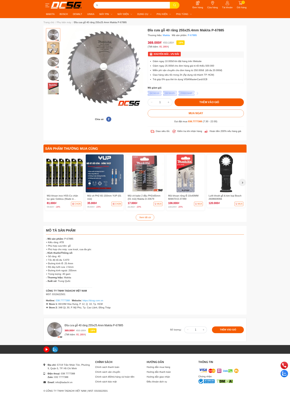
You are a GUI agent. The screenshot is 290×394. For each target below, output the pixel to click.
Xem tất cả (145, 217)
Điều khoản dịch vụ (157, 381)
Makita (167, 35)
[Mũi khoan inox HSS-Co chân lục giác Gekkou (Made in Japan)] (64, 173)
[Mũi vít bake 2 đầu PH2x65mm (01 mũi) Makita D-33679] (145, 173)
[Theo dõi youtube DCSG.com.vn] (46, 349)
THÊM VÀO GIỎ (209, 102)
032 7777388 (61, 377)
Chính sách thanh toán (107, 367)
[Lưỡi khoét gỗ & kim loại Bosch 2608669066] (226, 173)
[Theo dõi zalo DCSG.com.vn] (55, 349)
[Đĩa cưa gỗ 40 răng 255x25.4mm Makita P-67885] (103, 68)
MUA (159, 204)
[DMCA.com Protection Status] (224, 381)
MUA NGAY (196, 113)
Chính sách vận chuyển (107, 372)
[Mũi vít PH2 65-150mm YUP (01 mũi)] (105, 173)
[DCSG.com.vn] (66, 5)
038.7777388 (195, 121)
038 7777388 (68, 373)
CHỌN (78, 204)
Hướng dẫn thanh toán (159, 372)
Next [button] (139, 68)
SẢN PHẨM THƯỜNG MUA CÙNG (71, 148)
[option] (53, 35)
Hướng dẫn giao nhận (158, 376)
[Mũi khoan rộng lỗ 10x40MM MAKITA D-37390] (185, 173)
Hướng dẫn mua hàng (158, 367)
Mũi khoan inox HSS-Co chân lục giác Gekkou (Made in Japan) (62, 199)
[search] (174, 5)
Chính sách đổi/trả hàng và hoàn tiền (114, 376)
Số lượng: (176, 329)
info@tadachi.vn (63, 382)
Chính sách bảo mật (106, 381)
